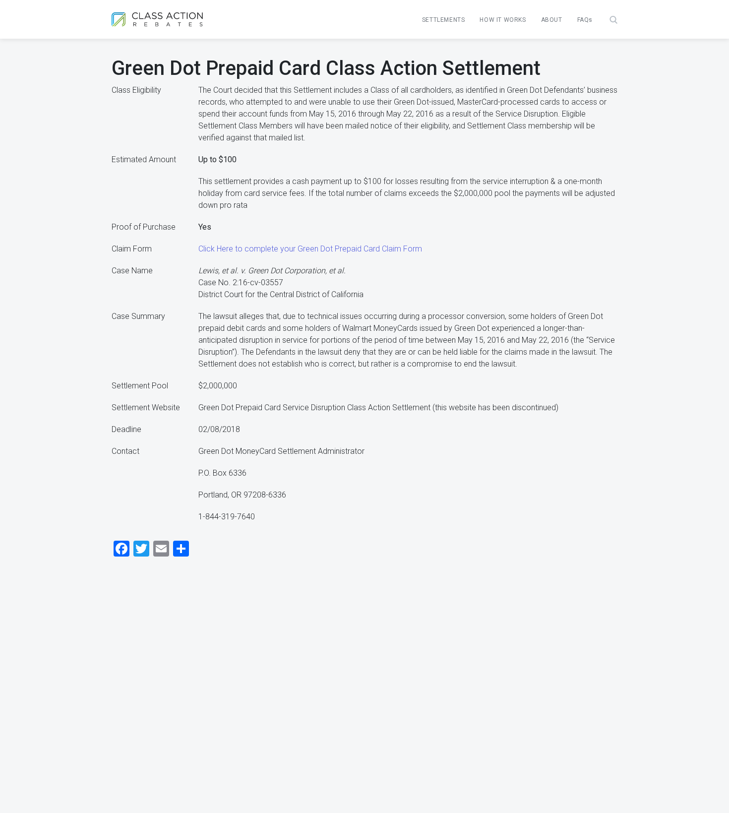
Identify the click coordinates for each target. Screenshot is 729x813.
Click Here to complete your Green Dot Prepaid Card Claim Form (310, 248)
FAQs (585, 19)
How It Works (503, 19)
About (551, 19)
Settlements (443, 19)
